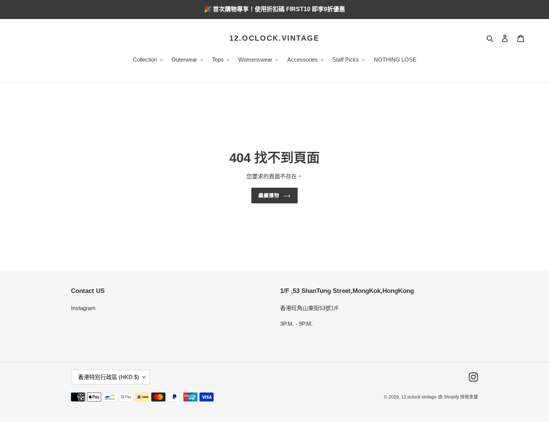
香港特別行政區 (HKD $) (108, 377)
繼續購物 (268, 195)
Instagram (83, 308)
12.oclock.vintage (274, 38)
